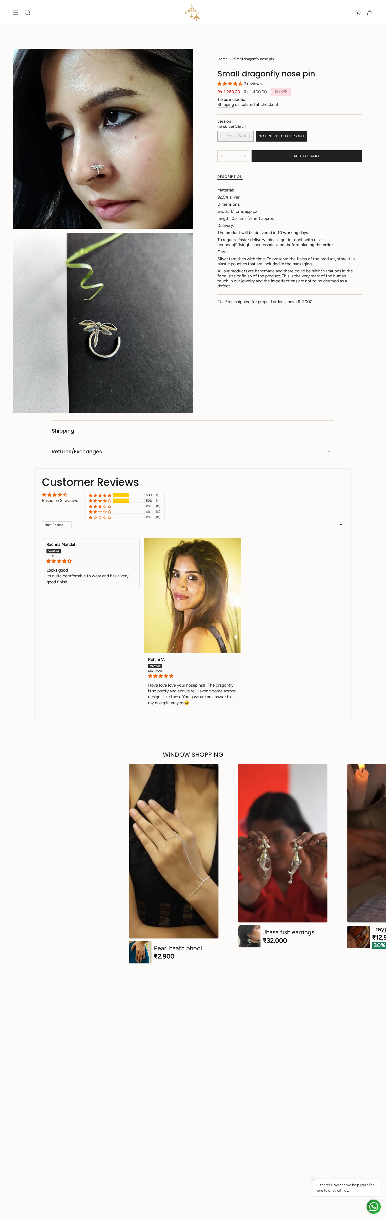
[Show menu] (16, 12)
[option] (173, 863)
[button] (230, 83)
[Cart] (370, 12)
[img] (90, 561)
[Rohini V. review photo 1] (192, 595)
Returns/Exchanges (77, 451)
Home (222, 59)
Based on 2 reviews (60, 500)
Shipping (225, 104)
